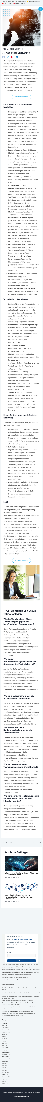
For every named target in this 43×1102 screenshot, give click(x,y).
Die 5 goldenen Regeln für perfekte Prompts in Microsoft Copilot (18, 1007)
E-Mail (9, 952)
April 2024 (4, 1070)
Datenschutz (25, 1096)
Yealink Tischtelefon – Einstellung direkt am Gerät (14, 1000)
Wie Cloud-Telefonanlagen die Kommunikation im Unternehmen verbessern (19, 897)
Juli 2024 (4, 1063)
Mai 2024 (4, 1068)
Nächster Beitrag (37, 842)
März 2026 (4, 1025)
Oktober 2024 (5, 1056)
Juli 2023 (4, 1081)
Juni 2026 (4, 1023)
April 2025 (4, 1043)
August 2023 (5, 1079)
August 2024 (5, 1061)
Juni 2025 (4, 1038)
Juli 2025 (4, 1036)
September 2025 (6, 1032)
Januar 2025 (5, 1050)
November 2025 (6, 1030)
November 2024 (6, 1054)
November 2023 (6, 1077)
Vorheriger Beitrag (6, 842)
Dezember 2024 (6, 1052)
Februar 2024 (5, 1072)
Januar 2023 (5, 1083)
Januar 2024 (5, 1074)
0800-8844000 (34, 1)
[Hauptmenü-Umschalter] (40, 9)
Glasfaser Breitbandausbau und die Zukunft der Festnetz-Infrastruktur (19, 992)
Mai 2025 (4, 1041)
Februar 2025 (5, 1047)
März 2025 (4, 1045)
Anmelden (21, 960)
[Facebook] (3, 57)
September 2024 (6, 1059)
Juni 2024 (4, 1065)
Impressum (17, 1096)
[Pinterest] (12, 57)
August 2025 (5, 1034)
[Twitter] (8, 57)
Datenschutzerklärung (14, 980)
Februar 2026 (5, 1027)
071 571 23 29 (8, 4)
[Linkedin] (17, 57)
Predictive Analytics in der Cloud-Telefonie (12, 1011)
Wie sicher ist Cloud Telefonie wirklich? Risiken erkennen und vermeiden (20, 987)
